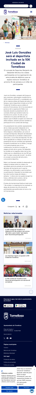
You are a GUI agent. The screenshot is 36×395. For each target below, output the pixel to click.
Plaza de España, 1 (9, 329)
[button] (31, 11)
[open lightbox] (18, 28)
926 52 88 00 (7, 334)
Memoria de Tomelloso (10, 350)
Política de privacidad (10, 362)
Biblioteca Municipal (9, 353)
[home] (11, 11)
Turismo (6, 347)
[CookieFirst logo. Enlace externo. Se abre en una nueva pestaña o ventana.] (2, 371)
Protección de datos (9, 359)
